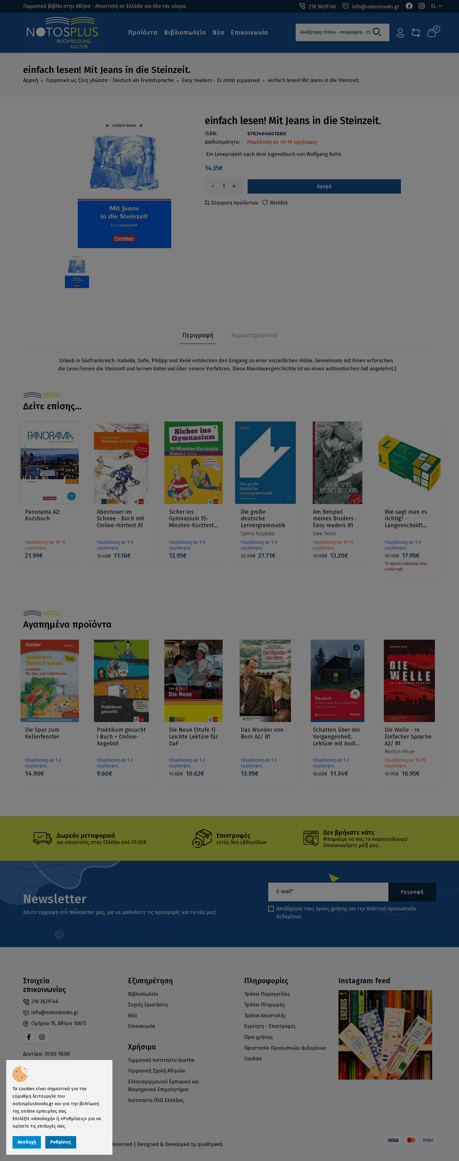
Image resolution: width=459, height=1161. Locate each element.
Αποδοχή (26, 1142)
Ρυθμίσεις (60, 1142)
